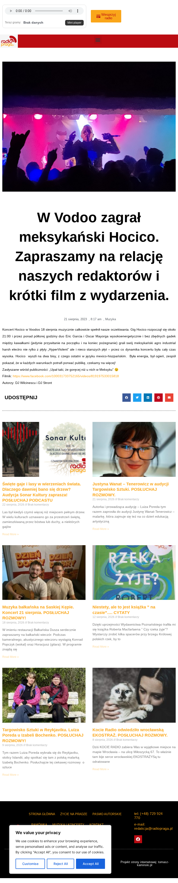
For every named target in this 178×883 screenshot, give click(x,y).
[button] (98, 40)
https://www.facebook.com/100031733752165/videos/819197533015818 (66, 376)
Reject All (61, 864)
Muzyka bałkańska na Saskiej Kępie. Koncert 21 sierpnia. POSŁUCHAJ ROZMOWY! (38, 612)
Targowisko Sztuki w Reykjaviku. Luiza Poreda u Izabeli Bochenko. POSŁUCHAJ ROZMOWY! (42, 735)
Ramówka (39, 824)
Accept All (91, 864)
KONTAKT (96, 824)
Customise (30, 864)
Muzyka (110, 319)
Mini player (74, 22)
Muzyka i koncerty (68, 824)
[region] (60, 849)
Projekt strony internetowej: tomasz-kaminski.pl (145, 863)
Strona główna (42, 814)
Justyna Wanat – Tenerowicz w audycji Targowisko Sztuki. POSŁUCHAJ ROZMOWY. (130, 489)
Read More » (10, 534)
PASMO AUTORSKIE (107, 814)
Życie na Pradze (73, 814)
